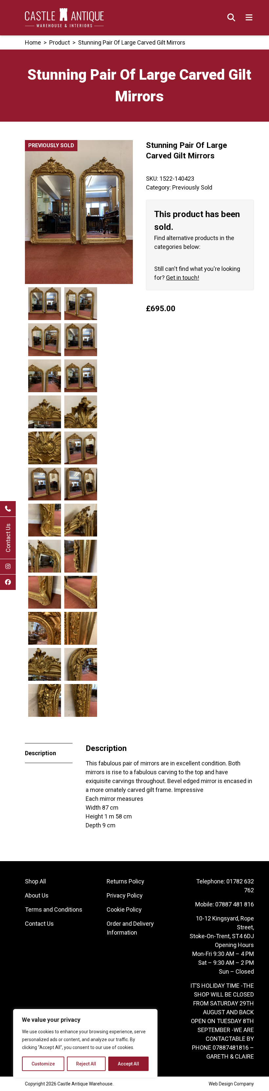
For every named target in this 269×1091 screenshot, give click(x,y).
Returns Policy (125, 881)
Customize (43, 1063)
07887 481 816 (234, 904)
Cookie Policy (124, 909)
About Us (37, 895)
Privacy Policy (125, 895)
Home (33, 42)
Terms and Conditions (53, 909)
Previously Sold (192, 187)
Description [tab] (40, 753)
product (59, 42)
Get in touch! (182, 277)
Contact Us (8, 537)
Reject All (86, 1063)
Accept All (128, 1063)
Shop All (35, 881)
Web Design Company (231, 1083)
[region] (85, 1043)
